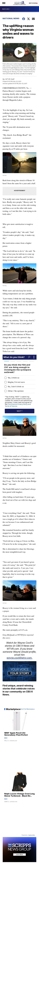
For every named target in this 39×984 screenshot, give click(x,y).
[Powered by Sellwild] (31, 835)
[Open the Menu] (4, 3)
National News (11, 18)
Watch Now (33, 3)
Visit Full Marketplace (27, 709)
